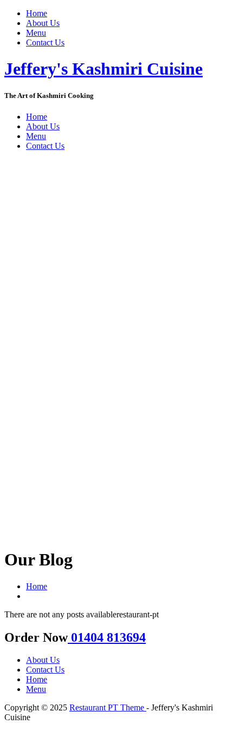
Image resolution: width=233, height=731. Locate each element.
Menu (36, 32)
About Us (43, 23)
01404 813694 (107, 637)
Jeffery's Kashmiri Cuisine (103, 68)
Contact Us (45, 42)
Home (36, 13)
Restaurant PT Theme (107, 707)
